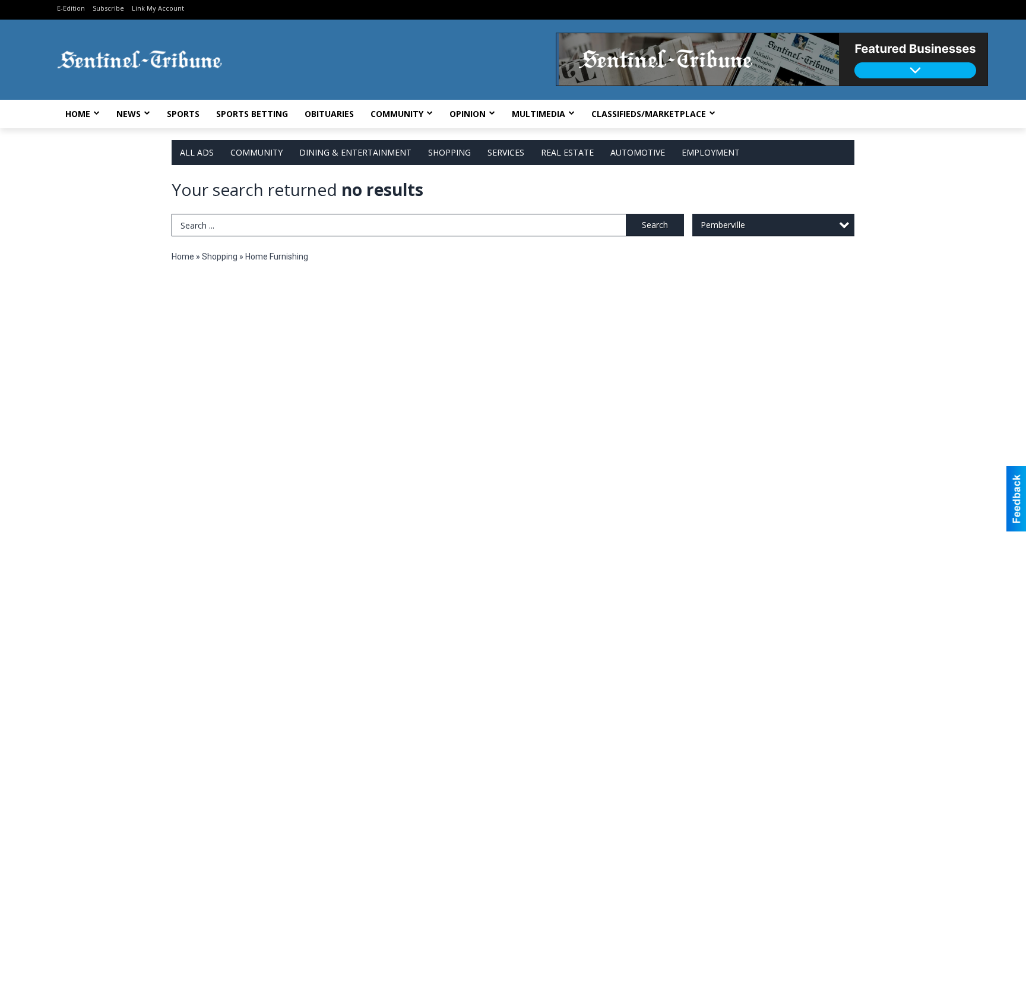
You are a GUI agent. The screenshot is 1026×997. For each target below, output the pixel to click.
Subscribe (108, 8)
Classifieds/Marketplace (648, 113)
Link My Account (158, 8)
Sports (183, 113)
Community (396, 113)
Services (505, 152)
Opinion (467, 113)
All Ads (197, 152)
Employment (711, 152)
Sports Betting (252, 113)
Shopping (449, 152)
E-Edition (71, 8)
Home (77, 113)
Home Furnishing (276, 256)
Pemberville (723, 224)
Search (655, 224)
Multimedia (538, 113)
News (128, 113)
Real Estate (567, 152)
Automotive (637, 152)
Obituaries (329, 113)
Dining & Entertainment (355, 152)
